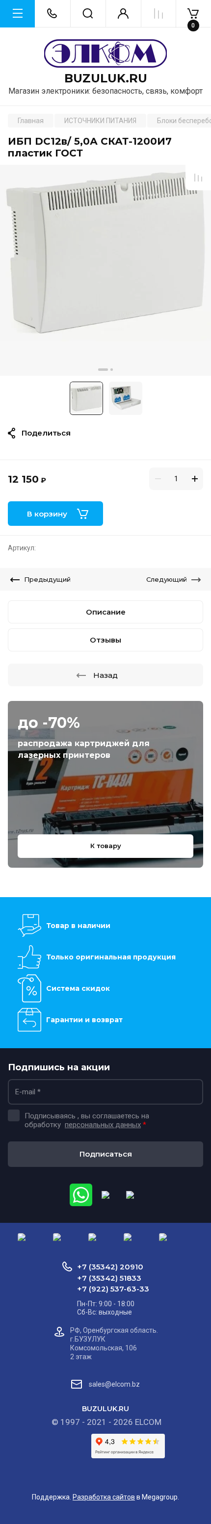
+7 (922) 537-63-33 (113, 1288)
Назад (105, 675)
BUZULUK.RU (105, 78)
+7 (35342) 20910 (110, 1266)
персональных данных (103, 1124)
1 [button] (103, 369)
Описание (106, 612)
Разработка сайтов (104, 1497)
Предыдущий (47, 579)
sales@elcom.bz (114, 1384)
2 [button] (111, 369)
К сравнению (198, 177)
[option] (105, 270)
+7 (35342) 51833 (109, 1278)
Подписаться (105, 1154)
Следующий (166, 579)
